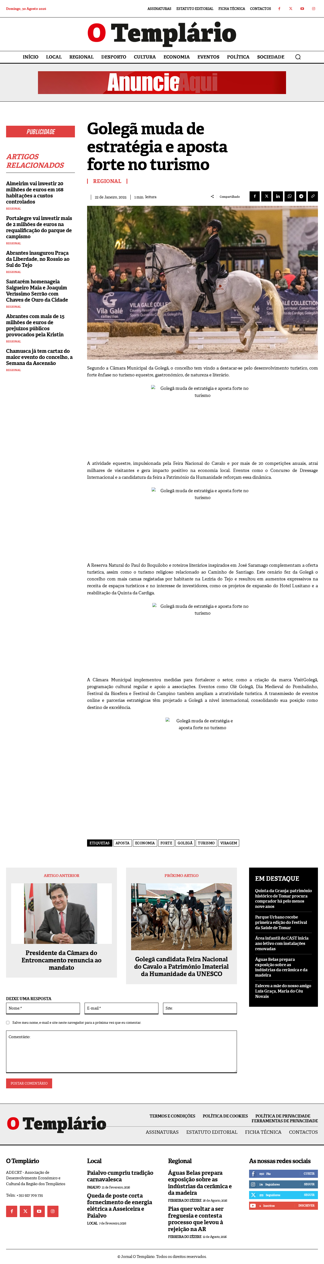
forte (166, 843)
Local (92, 1223)
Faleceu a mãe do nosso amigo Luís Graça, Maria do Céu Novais (283, 991)
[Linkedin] (278, 196)
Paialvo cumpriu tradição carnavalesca (120, 1176)
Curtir (309, 1173)
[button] (298, 57)
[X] (266, 196)
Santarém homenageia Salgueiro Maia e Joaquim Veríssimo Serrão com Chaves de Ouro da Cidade (37, 290)
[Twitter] (290, 8)
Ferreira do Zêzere (184, 1200)
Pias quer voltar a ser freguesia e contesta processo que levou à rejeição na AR (196, 1219)
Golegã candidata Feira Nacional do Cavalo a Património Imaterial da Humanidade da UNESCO (181, 967)
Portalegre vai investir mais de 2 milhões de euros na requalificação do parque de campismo (39, 227)
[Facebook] (279, 8)
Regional (13, 208)
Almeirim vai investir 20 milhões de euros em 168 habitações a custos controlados (35, 192)
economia (145, 843)
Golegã (185, 843)
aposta (123, 843)
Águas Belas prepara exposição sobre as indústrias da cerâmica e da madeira (281, 967)
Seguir (309, 1184)
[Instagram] (313, 8)
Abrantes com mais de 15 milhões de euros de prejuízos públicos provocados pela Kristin (35, 325)
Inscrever (306, 1205)
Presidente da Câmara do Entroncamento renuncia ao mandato (62, 960)
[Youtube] (302, 8)
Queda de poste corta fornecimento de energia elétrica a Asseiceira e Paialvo (119, 1205)
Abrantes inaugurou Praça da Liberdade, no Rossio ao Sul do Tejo (38, 259)
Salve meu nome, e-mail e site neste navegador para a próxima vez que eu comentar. (76, 1022)
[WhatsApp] (290, 196)
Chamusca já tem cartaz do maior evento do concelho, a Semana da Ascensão (39, 357)
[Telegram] (301, 196)
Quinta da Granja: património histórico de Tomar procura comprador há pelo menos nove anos (283, 898)
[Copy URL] (313, 196)
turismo (206, 843)
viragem (228, 843)
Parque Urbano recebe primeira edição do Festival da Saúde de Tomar (281, 922)
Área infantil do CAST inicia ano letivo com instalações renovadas (282, 943)
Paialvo (93, 1187)
